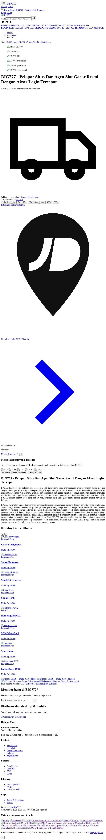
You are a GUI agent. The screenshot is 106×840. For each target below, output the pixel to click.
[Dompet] (6, 23)
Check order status (15, 750)
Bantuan (28, 10)
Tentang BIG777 (14, 784)
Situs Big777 (15, 807)
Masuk (4, 6)
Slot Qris (37, 42)
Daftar (10, 6)
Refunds (10, 753)
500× (56, 202)
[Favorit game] (2, 23)
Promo (9, 787)
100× (42, 202)
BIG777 (12, 25)
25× (30, 202)
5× (19, 202)
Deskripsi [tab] (6, 472)
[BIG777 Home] (5, 15)
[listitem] (53, 543)
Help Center (12, 745)
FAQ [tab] (31, 472)
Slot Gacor (11, 35)
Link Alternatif (13, 789)
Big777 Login (12, 42)
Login (3, 12)
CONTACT (43, 25)
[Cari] (33, 18)
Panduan (19, 199)
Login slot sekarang (29, 197)
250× (49, 202)
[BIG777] (11, 4)
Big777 (10, 32)
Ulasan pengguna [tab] (19, 472)
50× (36, 202)
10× (24, 202)
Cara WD (11, 769)
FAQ (51, 25)
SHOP (35, 25)
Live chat (11, 748)
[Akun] (10, 23)
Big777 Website (26, 42)
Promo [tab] (38, 472)
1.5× (4, 202)
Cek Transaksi (39, 10)
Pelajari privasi (96, 832)
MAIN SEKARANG (79, 25)
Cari (3, 19)
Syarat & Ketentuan (15, 800)
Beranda (4, 25)
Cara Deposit (12, 766)
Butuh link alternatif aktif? (13, 205)
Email (3, 700)
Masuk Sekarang (8, 454)
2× (10, 202)
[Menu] (3, 3)
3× (14, 202)
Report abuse (12, 755)
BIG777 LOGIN (24, 25)
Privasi (10, 802)
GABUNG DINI (61, 25)
